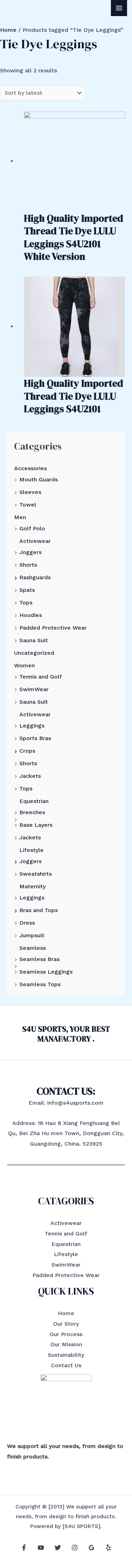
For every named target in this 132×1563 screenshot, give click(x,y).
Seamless (32, 948)
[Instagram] (74, 1547)
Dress (27, 922)
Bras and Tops (38, 910)
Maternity (32, 886)
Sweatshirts (35, 873)
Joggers (30, 552)
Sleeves (30, 492)
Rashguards (35, 577)
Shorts (28, 564)
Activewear (35, 541)
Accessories (30, 468)
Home (8, 30)
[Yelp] (108, 1547)
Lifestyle (31, 850)
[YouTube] (41, 1547)
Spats (27, 590)
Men (20, 517)
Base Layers (35, 825)
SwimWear (34, 689)
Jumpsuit (31, 935)
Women (24, 665)
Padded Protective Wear (53, 627)
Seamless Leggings (46, 971)
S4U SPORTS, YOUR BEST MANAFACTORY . (66, 1034)
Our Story (66, 1323)
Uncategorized (34, 653)
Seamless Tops (40, 984)
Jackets (30, 776)
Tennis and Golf (40, 676)
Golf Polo (32, 528)
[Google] (91, 1547)
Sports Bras (35, 738)
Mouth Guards (38, 479)
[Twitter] (58, 1547)
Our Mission (66, 1344)
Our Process (66, 1334)
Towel (27, 504)
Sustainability (66, 1355)
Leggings (31, 725)
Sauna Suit (33, 640)
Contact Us (66, 1365)
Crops (27, 750)
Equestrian (34, 801)
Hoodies (30, 615)
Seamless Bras (39, 959)
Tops (25, 602)
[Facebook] (24, 1547)
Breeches (32, 812)
